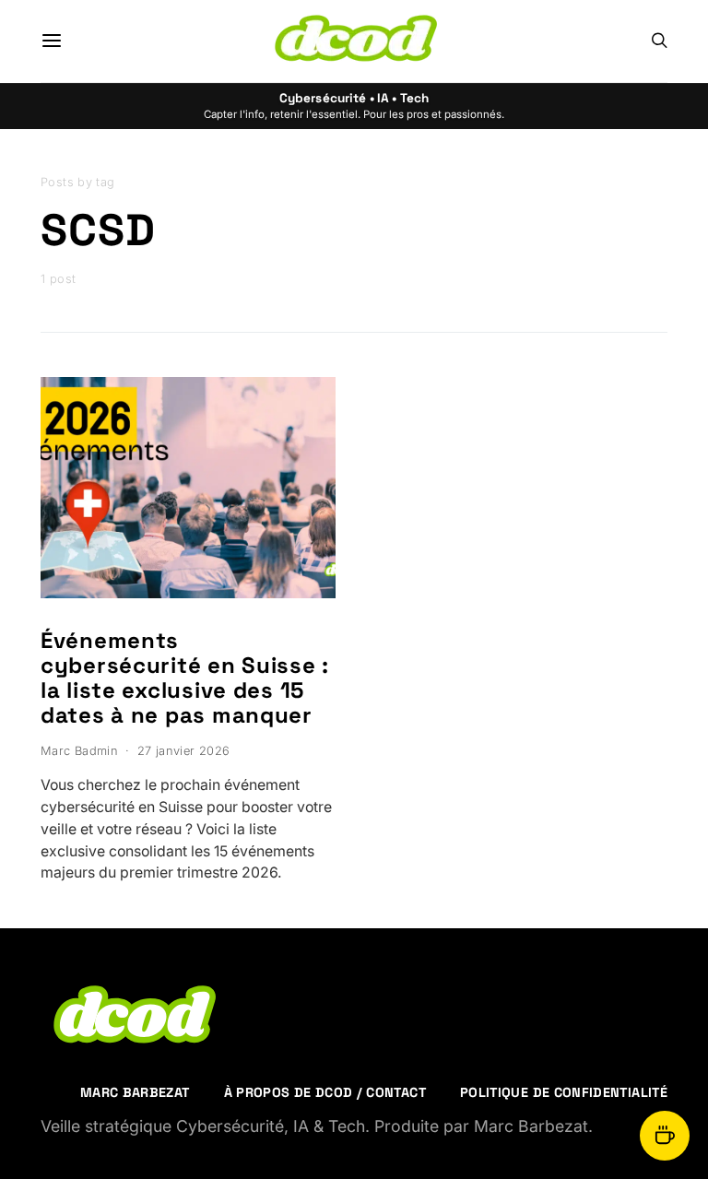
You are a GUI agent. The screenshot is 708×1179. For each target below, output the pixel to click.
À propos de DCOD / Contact (325, 1092)
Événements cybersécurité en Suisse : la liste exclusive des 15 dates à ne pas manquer (185, 677)
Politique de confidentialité (563, 1092)
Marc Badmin (79, 751)
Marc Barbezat (135, 1092)
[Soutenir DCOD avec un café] (665, 1136)
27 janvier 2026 (183, 751)
